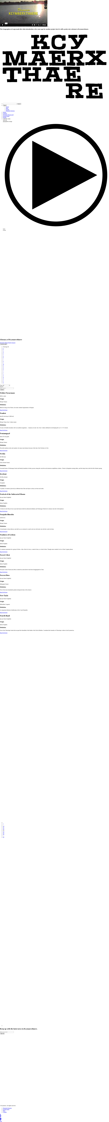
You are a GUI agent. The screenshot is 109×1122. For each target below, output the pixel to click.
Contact (5, 1112)
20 (3, 826)
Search (1, 386)
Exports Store (6, 116)
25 (3, 833)
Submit (2, 389)
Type (1, 385)
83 (3, 837)
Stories (4, 112)
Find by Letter (4, 344)
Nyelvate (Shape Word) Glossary (7, 342)
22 (3, 829)
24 (3, 831)
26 (3, 834)
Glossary (5, 113)
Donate (4, 117)
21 (3, 827)
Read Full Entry (3, 410)
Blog (7, 108)
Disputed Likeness (10, 110)
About (5, 105)
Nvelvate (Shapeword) (8, 114)
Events (7, 109)
